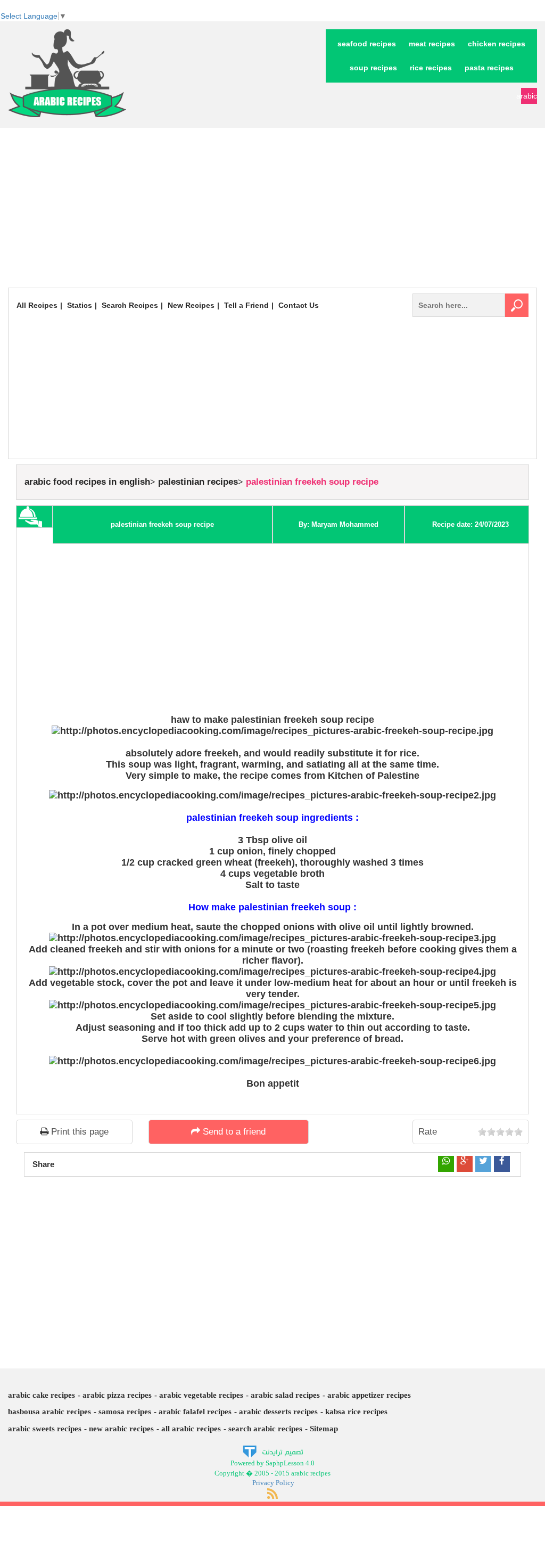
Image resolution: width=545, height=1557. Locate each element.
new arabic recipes (121, 1428)
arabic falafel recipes (195, 1411)
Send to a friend (233, 1132)
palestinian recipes (198, 482)
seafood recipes (366, 43)
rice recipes (431, 67)
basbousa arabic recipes (49, 1411)
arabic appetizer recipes (369, 1395)
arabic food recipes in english (87, 482)
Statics (79, 305)
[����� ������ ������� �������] (273, 1451)
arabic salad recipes (285, 1395)
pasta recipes (489, 67)
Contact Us (298, 305)
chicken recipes (496, 43)
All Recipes (36, 305)
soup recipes (373, 67)
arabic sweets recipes (44, 1428)
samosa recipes (124, 1411)
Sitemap (324, 1428)
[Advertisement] (272, 207)
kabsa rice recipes (356, 1411)
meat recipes (432, 43)
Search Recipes (130, 305)
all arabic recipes (191, 1428)
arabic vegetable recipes (201, 1395)
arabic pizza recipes (117, 1395)
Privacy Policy (273, 1483)
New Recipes (191, 305)
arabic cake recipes (41, 1395)
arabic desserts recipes (278, 1411)
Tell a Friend (246, 305)
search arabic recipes (265, 1428)
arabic (529, 96)
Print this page (78, 1132)
